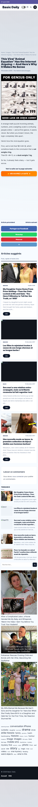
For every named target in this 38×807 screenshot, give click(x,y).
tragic (23, 749)
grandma (24, 733)
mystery (29, 742)
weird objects (7, 754)
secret (3, 749)
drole (33, 730)
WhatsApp (19, 234)
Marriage (3, 742)
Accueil (4, 776)
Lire (6, 314)
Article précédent (8, 222)
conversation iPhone (20, 726)
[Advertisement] (19, 30)
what (15, 754)
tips (19, 749)
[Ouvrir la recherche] (30, 7)
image (10, 739)
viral (8, 751)
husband (3, 739)
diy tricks (18, 730)
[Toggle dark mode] (24, 7)
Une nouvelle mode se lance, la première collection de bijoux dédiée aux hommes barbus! (18, 441)
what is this (22, 754)
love (30, 739)
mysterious (23, 742)
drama (26, 729)
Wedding (25, 751)
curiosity (4, 730)
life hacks (25, 739)
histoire (15, 735)
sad (35, 745)
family (18, 733)
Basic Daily (10, 7)
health (29, 733)
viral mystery (16, 751)
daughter (12, 730)
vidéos (3, 751)
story (13, 748)
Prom (31, 745)
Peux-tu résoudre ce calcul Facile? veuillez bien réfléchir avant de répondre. (25, 552)
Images (8, 52)
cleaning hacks (5, 726)
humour (32, 736)
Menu (35, 7)
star (7, 749)
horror (26, 736)
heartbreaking (5, 736)
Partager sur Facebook (19, 229)
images (18, 739)
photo (25, 745)
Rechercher (35, 565)
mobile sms (13, 742)
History (21, 736)
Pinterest (19, 239)
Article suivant (31, 222)
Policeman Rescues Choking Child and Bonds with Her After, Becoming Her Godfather (17, 658)
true (27, 749)
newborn (15, 745)
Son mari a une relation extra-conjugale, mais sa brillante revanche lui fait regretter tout (17, 389)
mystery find (6, 745)
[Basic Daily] (27, 7)
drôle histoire (7, 733)
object (19, 745)
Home (3, 52)
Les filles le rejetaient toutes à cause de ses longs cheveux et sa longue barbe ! (18, 347)
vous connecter (18, 476)
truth (31, 749)
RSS (10, 776)
